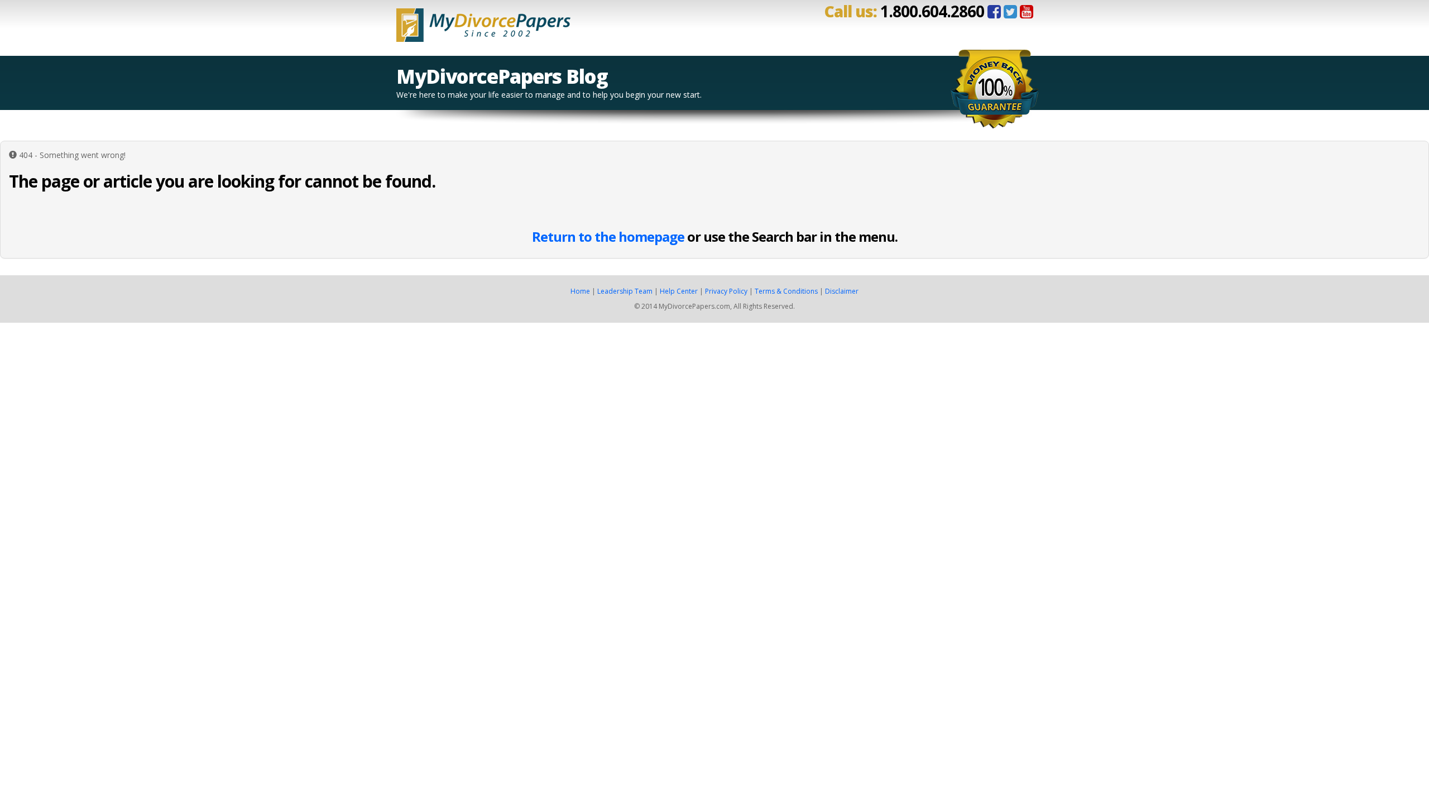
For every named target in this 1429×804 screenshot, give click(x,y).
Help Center (679, 291)
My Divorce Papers (483, 21)
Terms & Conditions (786, 291)
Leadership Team (625, 291)
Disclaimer (842, 291)
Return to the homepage (608, 236)
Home (580, 291)
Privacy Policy (726, 291)
